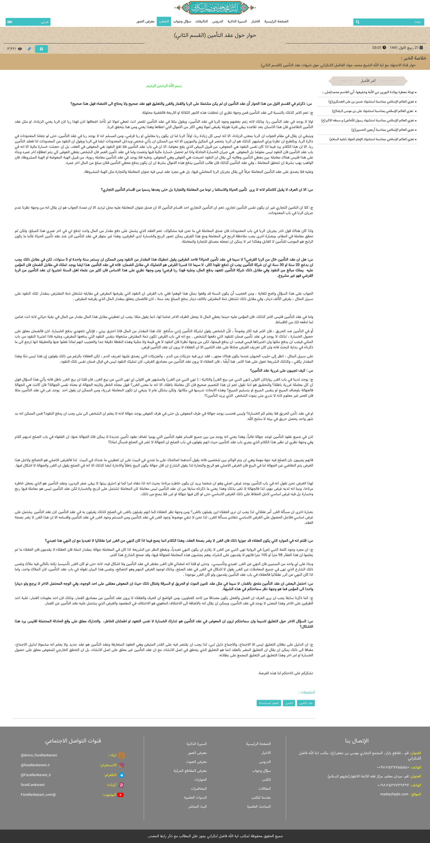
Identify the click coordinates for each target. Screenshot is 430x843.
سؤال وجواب (182, 21)
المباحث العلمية (259, 807)
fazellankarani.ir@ (35, 765)
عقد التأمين (306, 703)
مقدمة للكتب (261, 798)
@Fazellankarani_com (38, 795)
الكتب (266, 780)
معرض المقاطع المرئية (190, 771)
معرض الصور (197, 753)
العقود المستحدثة (269, 703)
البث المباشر (197, 807)
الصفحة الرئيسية (276, 21)
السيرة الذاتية (237, 21)
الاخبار (255, 21)
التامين (289, 703)
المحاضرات (199, 789)
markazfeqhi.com (394, 794)
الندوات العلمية (195, 798)
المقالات (265, 789)
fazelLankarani (33, 785)
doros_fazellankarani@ (39, 755)
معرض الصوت (196, 762)
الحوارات (200, 780)
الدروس (217, 21)
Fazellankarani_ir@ (36, 775)
